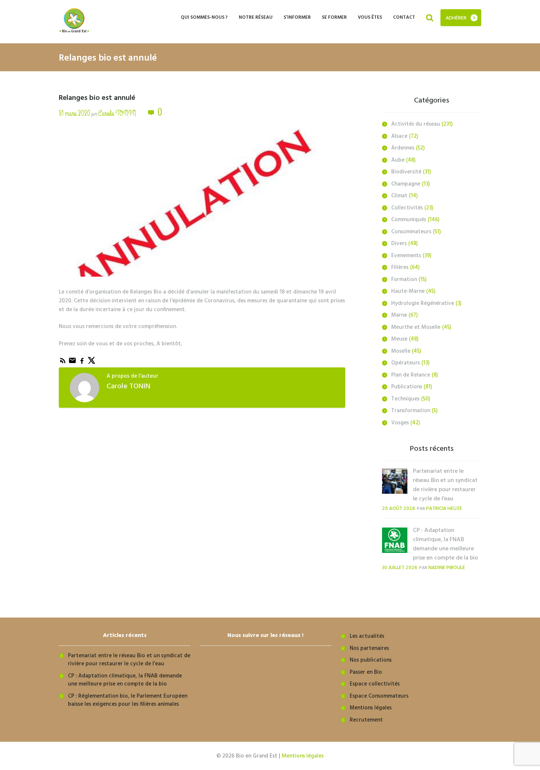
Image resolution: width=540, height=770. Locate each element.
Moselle (400, 351)
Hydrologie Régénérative (422, 303)
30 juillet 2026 (399, 568)
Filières (399, 267)
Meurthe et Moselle (415, 327)
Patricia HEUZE (444, 508)
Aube (397, 160)
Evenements (406, 255)
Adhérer (456, 18)
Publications (406, 386)
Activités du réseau (415, 124)
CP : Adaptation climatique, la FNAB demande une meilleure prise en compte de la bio (445, 544)
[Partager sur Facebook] (82, 363)
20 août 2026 (398, 508)
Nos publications (371, 660)
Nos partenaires (369, 648)
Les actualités (367, 636)
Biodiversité (406, 172)
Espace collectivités (375, 684)
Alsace (399, 136)
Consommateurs (411, 231)
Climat (399, 195)
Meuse (399, 339)
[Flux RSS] (63, 363)
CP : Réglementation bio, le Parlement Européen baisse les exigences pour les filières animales (127, 700)
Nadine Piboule (446, 568)
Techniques (405, 399)
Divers (399, 243)
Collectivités (407, 208)
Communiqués (408, 219)
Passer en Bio (366, 672)
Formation (404, 279)
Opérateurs (405, 363)
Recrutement (366, 720)
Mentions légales (371, 708)
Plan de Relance (410, 375)
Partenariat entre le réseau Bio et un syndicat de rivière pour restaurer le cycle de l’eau (445, 485)
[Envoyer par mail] (73, 363)
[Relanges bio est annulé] (202, 216)
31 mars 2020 (74, 113)
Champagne (405, 184)
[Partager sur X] (91, 363)
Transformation (410, 410)
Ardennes (402, 148)
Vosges (400, 422)
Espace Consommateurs (379, 696)
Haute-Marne (408, 291)
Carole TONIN (117, 113)
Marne (399, 315)
